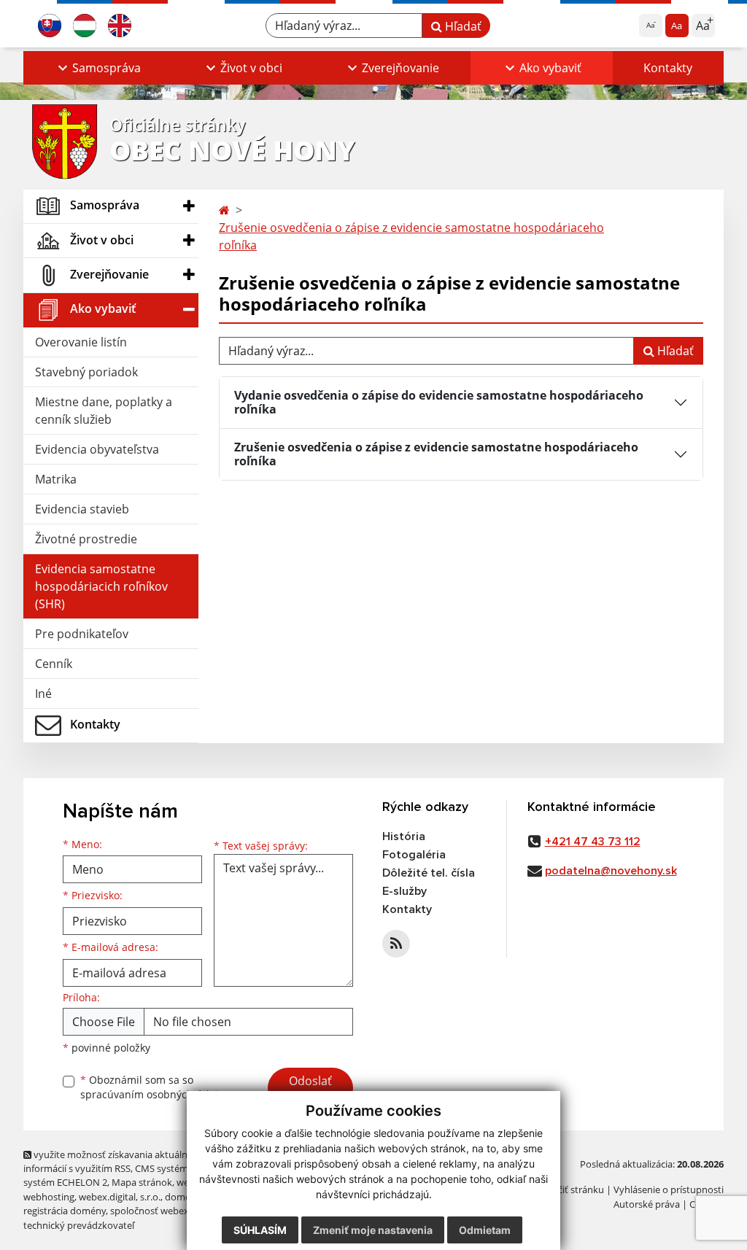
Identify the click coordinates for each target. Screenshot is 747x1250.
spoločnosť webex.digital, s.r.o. (176, 1210)
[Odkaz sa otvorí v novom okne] (396, 944)
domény (183, 1196)
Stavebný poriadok (86, 372)
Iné (43, 694)
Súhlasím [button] (260, 1230)
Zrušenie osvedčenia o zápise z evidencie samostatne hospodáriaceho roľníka (411, 236)
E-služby (404, 891)
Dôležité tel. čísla (428, 873)
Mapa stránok (142, 1182)
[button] (97, 68)
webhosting (48, 1196)
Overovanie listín (81, 342)
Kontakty (667, 68)
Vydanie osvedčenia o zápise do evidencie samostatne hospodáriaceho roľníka (438, 402)
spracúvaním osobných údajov (154, 1094)
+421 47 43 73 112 (592, 841)
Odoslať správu (310, 1089)
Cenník (53, 664)
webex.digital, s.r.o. (119, 1196)
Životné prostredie (86, 539)
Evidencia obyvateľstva (97, 449)
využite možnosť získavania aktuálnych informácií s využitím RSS (113, 1161)
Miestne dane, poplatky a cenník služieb (103, 410)
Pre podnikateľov (81, 634)
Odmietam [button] (485, 1230)
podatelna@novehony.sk (611, 871)
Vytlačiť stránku (570, 1189)
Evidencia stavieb (82, 509)
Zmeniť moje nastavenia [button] (373, 1230)
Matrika (56, 479)
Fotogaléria (414, 855)
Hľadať (461, 26)
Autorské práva (647, 1204)
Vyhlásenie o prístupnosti (669, 1189)
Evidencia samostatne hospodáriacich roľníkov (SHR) (101, 586)
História (403, 836)
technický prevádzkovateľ (78, 1225)
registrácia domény (64, 1210)
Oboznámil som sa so (154, 1087)
